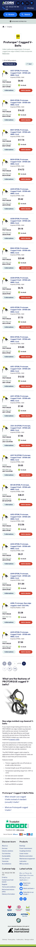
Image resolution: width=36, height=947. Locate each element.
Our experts (5, 858)
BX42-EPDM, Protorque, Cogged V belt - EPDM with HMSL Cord (20, 339)
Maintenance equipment (27, 858)
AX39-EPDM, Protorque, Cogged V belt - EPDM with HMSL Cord (20, 191)
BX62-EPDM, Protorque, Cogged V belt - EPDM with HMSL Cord (20, 250)
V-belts (9, 27)
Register (4, 884)
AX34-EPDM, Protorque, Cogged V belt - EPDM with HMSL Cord (20, 546)
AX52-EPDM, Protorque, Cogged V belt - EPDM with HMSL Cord (20, 517)
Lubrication (23, 861)
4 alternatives (9, 90)
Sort (30, 64)
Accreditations (6, 864)
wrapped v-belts (14, 739)
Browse (11, 14)
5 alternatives (9, 297)
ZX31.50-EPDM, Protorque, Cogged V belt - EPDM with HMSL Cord (20, 428)
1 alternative (8, 504)
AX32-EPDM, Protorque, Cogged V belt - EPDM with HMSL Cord (20, 309)
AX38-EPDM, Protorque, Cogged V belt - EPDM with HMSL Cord (20, 221)
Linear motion (24, 853)
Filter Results (8, 64)
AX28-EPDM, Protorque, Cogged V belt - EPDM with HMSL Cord (20, 280)
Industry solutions (7, 851)
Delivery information (8, 894)
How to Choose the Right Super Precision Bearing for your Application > (26, 876)
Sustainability (6, 856)
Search (27, 14)
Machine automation (26, 856)
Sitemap (4, 939)
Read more (5, 53)
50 (9, 669)
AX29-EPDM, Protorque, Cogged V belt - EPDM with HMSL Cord (20, 634)
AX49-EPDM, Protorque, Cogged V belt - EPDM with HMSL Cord (20, 576)
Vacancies (5, 861)
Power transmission (26, 848)
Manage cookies (29, 939)
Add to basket (25, 90)
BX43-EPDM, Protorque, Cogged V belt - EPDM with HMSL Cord (20, 102)
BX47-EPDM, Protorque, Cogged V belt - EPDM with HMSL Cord (20, 132)
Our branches (6, 853)
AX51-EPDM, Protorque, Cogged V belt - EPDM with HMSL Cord (20, 369)
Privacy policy (11, 939)
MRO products (24, 864)
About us (5, 846)
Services (4, 848)
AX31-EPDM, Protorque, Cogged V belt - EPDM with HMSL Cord (20, 398)
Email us (4, 877)
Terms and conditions (9, 887)
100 (15, 669)
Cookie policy (20, 939)
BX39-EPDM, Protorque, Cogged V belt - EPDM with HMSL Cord (20, 162)
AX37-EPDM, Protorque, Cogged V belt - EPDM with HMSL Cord (20, 73)
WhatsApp (30, 8)
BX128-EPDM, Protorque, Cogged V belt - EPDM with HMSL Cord (20, 487)
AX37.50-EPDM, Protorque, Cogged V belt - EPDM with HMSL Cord (20, 457)
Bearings (22, 846)
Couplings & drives (25, 851)
